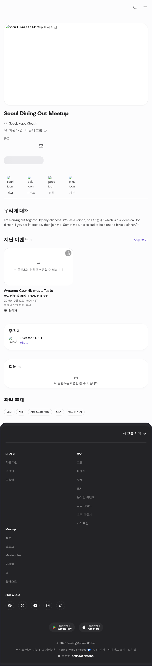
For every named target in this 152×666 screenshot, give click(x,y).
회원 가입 (12, 462)
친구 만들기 (84, 514)
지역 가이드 (84, 506)
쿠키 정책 (99, 649)
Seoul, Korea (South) (23, 123)
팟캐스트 (11, 581)
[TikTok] (60, 605)
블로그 (10, 546)
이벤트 (81, 471)
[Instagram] (48, 605)
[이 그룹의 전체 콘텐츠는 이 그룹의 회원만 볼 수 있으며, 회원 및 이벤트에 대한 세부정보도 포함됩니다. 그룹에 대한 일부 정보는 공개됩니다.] (45, 130)
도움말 (10, 480)
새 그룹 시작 (132, 433)
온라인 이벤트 (86, 497)
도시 (80, 488)
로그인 (10, 471)
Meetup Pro (13, 555)
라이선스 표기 (116, 649)
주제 (80, 480)
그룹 (80, 462)
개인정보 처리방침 (45, 649)
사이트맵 (82, 523)
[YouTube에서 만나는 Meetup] (35, 605)
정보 (8, 538)
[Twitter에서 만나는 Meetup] (22, 605)
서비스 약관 (23, 649)
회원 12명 (16, 130)
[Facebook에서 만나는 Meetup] (10, 605)
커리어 (10, 564)
